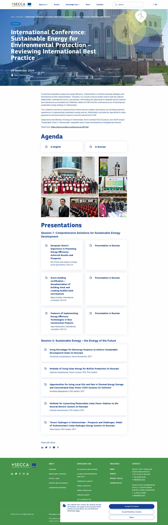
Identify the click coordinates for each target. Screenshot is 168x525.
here (77, 511)
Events (113, 474)
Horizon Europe (83, 495)
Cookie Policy (116, 483)
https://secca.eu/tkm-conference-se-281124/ (69, 127)
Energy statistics (84, 486)
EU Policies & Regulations (87, 469)
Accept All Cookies (132, 506)
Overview (52, 469)
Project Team (54, 478)
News (112, 469)
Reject (131, 517)
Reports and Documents (58, 483)
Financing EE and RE (84, 481)
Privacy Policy (116, 478)
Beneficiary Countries (57, 474)
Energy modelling (84, 490)
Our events (19, 17)
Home (12, 17)
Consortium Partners (57, 488)
